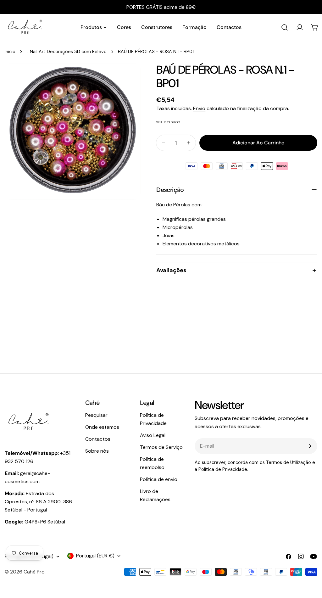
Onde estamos (102, 427)
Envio (199, 108)
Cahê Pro (34, 571)
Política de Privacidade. (223, 469)
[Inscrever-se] (310, 446)
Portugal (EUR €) (95, 555)
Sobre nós (97, 451)
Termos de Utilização (288, 462)
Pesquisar (96, 415)
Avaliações (171, 270)
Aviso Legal (152, 435)
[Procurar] (284, 27)
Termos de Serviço (161, 447)
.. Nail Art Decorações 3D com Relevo (67, 51)
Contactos (97, 439)
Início (10, 51)
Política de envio (158, 479)
